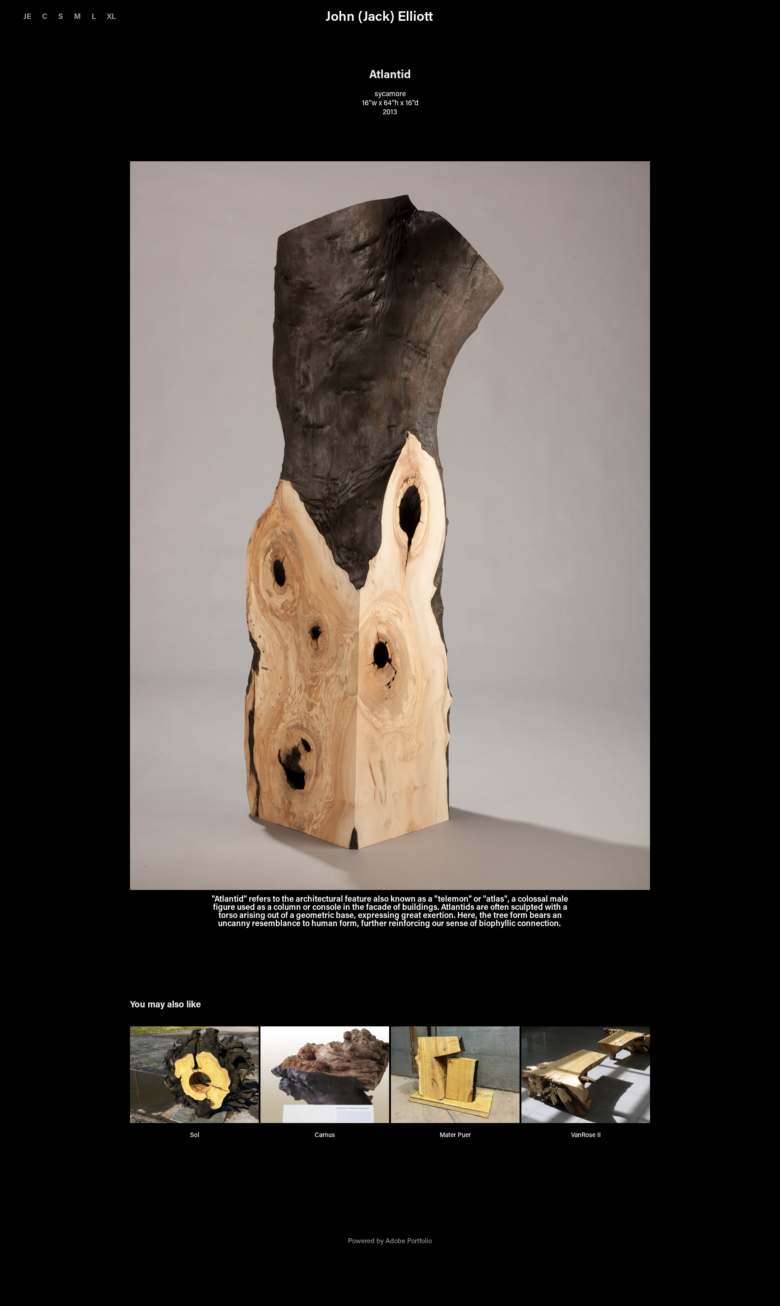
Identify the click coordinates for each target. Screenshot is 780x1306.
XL (111, 16)
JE (27, 16)
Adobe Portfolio (408, 1240)
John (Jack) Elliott (379, 15)
